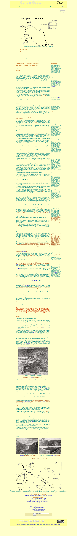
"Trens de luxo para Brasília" (30, 499)
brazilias (56, 524)
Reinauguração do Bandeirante (46, 499)
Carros (33, 6)
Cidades (32, 524)
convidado (56, 82)
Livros (50, 524)
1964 (42, 389)
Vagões (35, 6)
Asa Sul (30, 524)
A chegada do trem (46, 508)
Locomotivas (21, 6)
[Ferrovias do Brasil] (59, 4)
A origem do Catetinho (33, 506)
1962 (40, 387)
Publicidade (39, 527)
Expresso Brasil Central (38, 499)
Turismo (43, 6)
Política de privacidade (45, 527)
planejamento (53, 93)
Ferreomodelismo (47, 6)
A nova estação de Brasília (43, 500)
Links (52, 524)
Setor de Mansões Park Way (46, 208)
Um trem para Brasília (34, 498)
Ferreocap (36, 495)
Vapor (27, 6)
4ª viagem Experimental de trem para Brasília (33, 502)
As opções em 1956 (28, 495)
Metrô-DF (35, 524)
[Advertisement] (33, 12)
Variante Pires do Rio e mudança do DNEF (43, 501)
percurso (17, 264)
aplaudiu (43, 342)
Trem (38, 524)
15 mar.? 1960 (34, 280)
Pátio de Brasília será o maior (34, 500)
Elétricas (30, 6)
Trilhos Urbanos (39, 6)
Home (59, 524)
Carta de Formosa (35, 509)
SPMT (32, 377)
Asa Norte (26, 524)
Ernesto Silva (29, 105)
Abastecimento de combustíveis (32, 501)
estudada (56, 272)
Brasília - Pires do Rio (25, 379)
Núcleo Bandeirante (25, 285)
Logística (32, 495)
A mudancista (36, 510)
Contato (36, 527)
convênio (42, 435)
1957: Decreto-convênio (41, 495)
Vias (18, 524)
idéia (32, 421)
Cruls (59, 97)
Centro (24, 524)
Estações (17, 6)
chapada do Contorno (25, 492)
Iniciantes (64, 6)
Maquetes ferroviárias (54, 6)
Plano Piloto (41, 524)
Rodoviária (20, 524)
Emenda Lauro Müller (41, 509)
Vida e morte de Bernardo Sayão (42, 506)
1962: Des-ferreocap (49, 495)
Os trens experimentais (39, 508)
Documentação (41, 510)
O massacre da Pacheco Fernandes (38, 507)
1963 (46, 388)
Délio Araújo (29, 331)
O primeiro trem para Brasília (42, 498)
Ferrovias (12, 6)
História (47, 524)
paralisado (34, 332)
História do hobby (60, 6)
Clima (44, 524)
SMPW (40, 285)
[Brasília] (31, 522)
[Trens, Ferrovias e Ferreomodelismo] (31, 4)
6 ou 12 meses (42, 401)
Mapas (15, 6)
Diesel (25, 6)
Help (54, 524)
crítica (19, 268)
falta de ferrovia (27, 343)
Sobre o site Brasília (32, 527)
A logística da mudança (31, 508)
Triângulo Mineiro (53, 86)
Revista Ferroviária (27, 376)
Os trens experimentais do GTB (45, 502)
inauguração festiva (27, 401)
